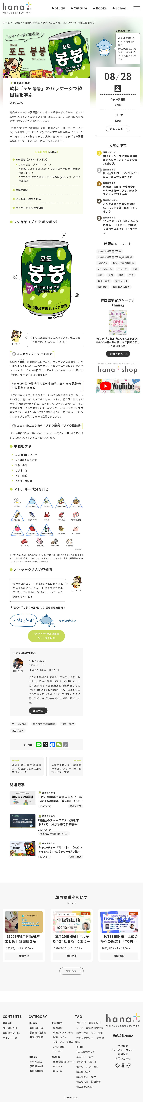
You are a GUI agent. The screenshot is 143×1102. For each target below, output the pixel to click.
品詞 (91, 1056)
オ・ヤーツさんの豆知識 (29, 207)
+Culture (57, 1023)
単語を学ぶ (22, 190)
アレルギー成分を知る (28, 199)
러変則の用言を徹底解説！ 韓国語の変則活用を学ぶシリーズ (26, 766)
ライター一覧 (10, 1037)
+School (56, 1056)
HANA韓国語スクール (64, 1061)
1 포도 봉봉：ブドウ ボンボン (35, 164)
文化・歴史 (58, 1046)
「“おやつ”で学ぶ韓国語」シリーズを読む (46, 636)
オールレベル (105, 269)
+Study (17, 22)
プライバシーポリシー (123, 1050)
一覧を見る (70, 971)
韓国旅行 (102, 287)
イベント (57, 1066)
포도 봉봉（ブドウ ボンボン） (32, 159)
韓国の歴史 (82, 1076)
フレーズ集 (97, 1033)
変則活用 (81, 1061)
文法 (131, 275)
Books (100, 8)
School (120, 8)
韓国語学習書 (36, 1071)
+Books (33, 1056)
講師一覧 (57, 1071)
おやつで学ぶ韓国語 (123, 263)
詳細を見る (116, 353)
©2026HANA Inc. (71, 1097)
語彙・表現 (104, 281)
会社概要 (123, 1045)
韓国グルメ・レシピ (63, 1032)
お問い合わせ (123, 1058)
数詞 (88, 1066)
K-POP (80, 1047)
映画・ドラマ (60, 1037)
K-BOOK (102, 263)
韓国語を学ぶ (32, 22)
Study (58, 8)
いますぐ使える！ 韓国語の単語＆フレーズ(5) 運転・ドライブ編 (66, 766)
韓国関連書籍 (36, 1066)
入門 (110, 275)
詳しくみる (116, 128)
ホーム (6, 22)
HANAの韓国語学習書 (109, 251)
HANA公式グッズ (85, 1052)
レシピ (80, 1028)
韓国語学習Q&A (11, 1033)
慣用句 (80, 1066)
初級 (121, 275)
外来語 (92, 1061)
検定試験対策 (36, 1037)
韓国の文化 (82, 1081)
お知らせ (81, 1023)
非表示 (53, 152)
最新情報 (7, 1023)
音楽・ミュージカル (63, 1041)
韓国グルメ (121, 281)
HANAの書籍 (36, 1061)
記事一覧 (38, 710)
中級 (100, 275)
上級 (135, 269)
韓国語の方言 (83, 1071)
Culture (79, 8)
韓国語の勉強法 (121, 287)
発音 (93, 1076)
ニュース (122, 269)
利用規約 (123, 1054)
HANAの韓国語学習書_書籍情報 (115, 257)
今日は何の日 (10, 1028)
